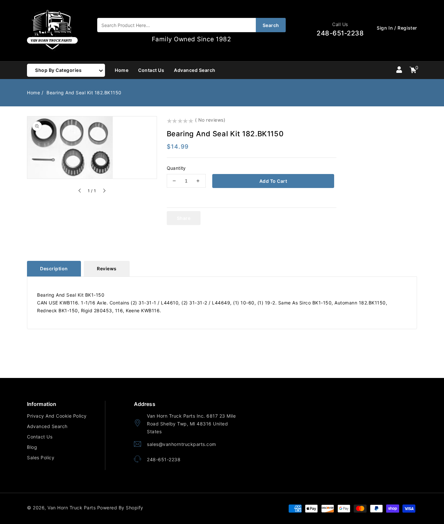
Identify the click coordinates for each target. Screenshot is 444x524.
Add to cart (273, 181)
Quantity (176, 168)
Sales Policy (40, 457)
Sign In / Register (397, 28)
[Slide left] (80, 192)
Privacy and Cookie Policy (57, 416)
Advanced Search (47, 426)
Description (54, 268)
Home (33, 92)
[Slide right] (104, 192)
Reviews (107, 268)
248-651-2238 (163, 459)
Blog (32, 447)
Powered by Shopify (120, 507)
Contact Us (39, 436)
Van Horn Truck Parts (71, 507)
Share (184, 218)
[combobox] (191, 25)
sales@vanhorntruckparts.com (181, 444)
